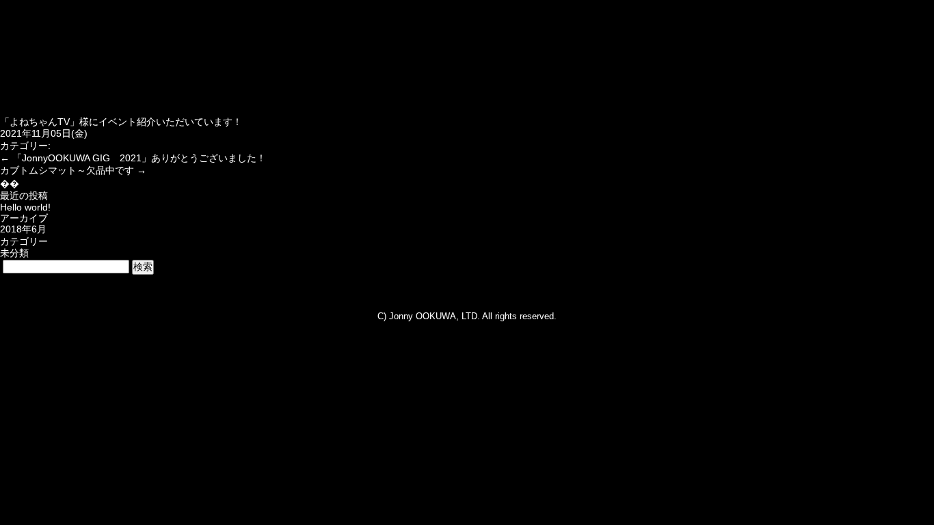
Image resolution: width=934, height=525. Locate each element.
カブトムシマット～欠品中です (73, 170)
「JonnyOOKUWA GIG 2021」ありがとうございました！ (133, 157)
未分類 (14, 252)
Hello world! (25, 207)
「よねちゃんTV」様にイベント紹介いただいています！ (121, 121)
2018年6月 (23, 229)
